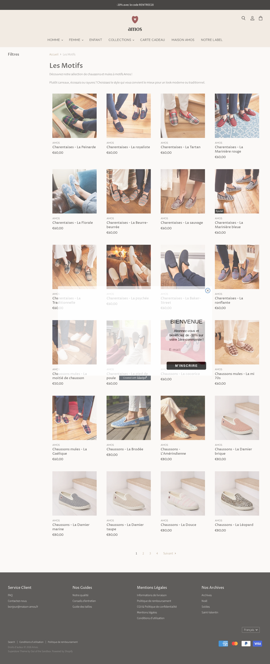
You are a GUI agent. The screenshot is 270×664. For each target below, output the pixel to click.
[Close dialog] (207, 282)
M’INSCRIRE (186, 364)
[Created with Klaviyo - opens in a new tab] (135, 383)
